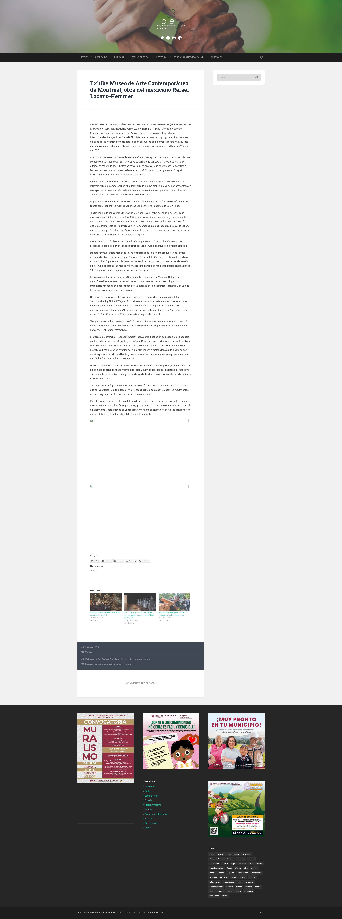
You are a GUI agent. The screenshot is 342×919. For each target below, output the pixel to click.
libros (240, 882)
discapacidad (242, 873)
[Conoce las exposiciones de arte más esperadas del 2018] (106, 602)
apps (233, 863)
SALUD (148, 818)
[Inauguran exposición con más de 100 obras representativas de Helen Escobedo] (140, 602)
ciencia (238, 868)
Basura (259, 863)
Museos (248, 886)
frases (233, 877)
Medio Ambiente (153, 804)
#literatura (247, 854)
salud (230, 891)
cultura (212, 873)
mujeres (229, 886)
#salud (225, 863)
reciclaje (221, 891)
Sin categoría (151, 823)
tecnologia (248, 891)
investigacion (229, 882)
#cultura (221, 854)
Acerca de (101, 57)
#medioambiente (216, 859)
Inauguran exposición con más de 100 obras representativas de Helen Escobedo (139, 615)
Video (148, 827)
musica (258, 886)
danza (221, 873)
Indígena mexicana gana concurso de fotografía (108, 664)
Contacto (217, 57)
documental (256, 873)
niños (212, 891)
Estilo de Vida (140, 57)
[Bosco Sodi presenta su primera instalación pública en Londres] (174, 602)
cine (246, 868)
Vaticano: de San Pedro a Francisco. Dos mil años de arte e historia (117, 659)
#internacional (233, 854)
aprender (242, 863)
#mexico (230, 859)
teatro (238, 891)
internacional (215, 882)
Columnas (150, 786)
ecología (213, 877)
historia (252, 877)
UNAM (225, 896)
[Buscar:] (239, 77)
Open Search (262, 57)
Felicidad (223, 877)
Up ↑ (262, 913)
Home (84, 57)
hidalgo (243, 877)
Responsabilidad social (188, 57)
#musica (251, 859)
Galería (148, 800)
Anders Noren (154, 913)
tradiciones (214, 896)
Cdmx (229, 868)
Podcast (119, 57)
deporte (230, 873)
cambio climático (216, 868)
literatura (249, 882)
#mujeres (241, 859)
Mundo (239, 886)
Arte (251, 863)
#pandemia (214, 863)
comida (254, 868)
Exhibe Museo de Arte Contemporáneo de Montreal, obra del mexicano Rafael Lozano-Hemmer (139, 90)
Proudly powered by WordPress (96, 913)
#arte (212, 854)
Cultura (161, 57)
